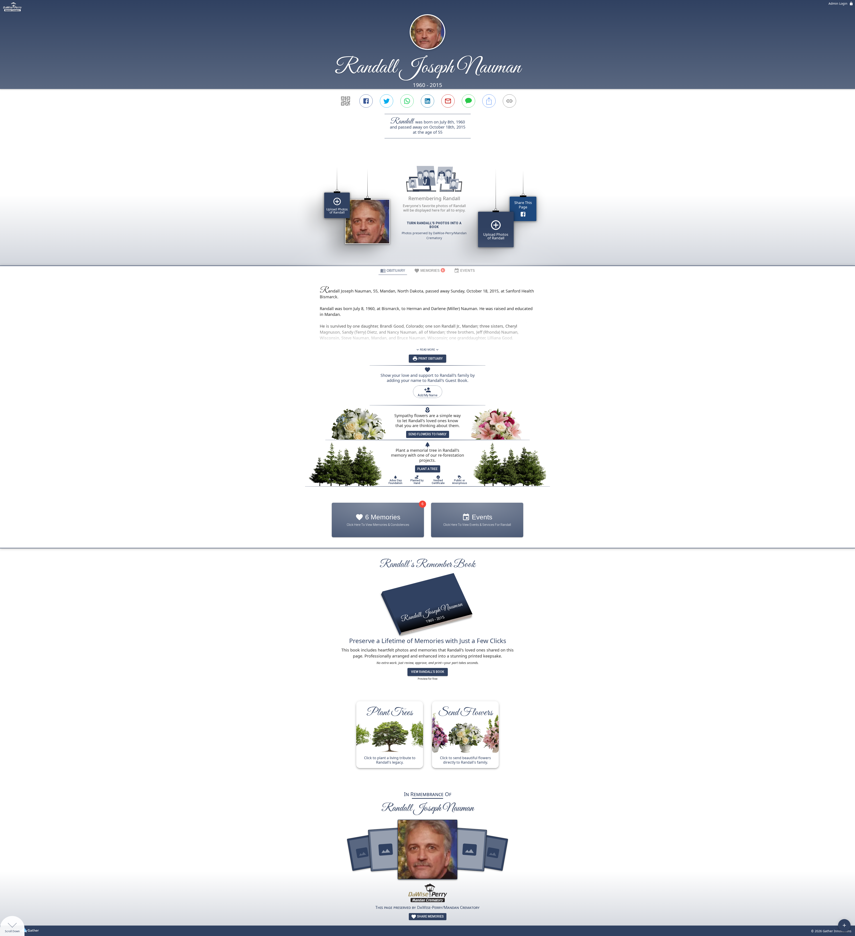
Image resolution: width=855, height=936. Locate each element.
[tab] (393, 270)
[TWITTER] (386, 101)
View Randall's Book (427, 672)
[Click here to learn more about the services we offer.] (427, 893)
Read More (427, 349)
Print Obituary (430, 358)
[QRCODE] (345, 101)
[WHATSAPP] (407, 101)
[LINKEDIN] (427, 101)
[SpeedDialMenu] (844, 925)
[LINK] (509, 101)
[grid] (427, 209)
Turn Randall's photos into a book (434, 225)
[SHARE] (489, 101)
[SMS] (468, 101)
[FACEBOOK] (366, 101)
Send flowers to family (427, 434)
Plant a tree (427, 469)
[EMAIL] (448, 101)
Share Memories (430, 916)
